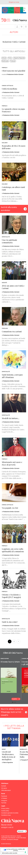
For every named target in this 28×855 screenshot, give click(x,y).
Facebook (4, 796)
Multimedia (5, 61)
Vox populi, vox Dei (10, 508)
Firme (9, 58)
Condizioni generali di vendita (9, 813)
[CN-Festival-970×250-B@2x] (14, 10)
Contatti (3, 786)
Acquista (14, 699)
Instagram (4, 800)
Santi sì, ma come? (10, 622)
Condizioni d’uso (6, 815)
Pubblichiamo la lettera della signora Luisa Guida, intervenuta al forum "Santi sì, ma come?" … (14, 517)
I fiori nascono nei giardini (13, 71)
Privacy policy (5, 808)
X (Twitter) (4, 798)
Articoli (4, 58)
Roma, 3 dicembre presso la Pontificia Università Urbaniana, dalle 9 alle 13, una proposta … (14, 386)
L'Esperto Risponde (19, 58)
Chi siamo (4, 788)
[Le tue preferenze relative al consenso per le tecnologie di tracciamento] (25, 852)
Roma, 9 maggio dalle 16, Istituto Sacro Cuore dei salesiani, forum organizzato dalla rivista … (14, 631)
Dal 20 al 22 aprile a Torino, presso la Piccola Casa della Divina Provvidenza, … (12, 199)
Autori (14, 32)
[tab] (12, 702)
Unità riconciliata (9, 89)
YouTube (3, 803)
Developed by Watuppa (12, 839)
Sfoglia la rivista (14, 2)
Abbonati (20, 831)
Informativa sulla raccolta (9, 853)
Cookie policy (5, 811)
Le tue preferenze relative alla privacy (15, 849)
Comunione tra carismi (12, 332)
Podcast (12, 61)
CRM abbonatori (6, 790)
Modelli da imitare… (10, 418)
